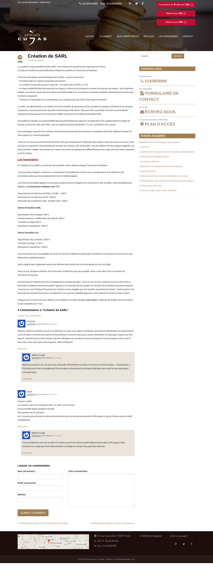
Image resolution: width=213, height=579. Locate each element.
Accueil (90, 36)
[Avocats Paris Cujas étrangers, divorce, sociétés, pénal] (32, 38)
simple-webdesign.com (125, 559)
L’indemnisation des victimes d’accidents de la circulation (166, 181)
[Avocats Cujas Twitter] (136, 3)
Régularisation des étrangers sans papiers (159, 142)
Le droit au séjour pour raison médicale (158, 190)
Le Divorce (144, 147)
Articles (148, 36)
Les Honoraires (168, 36)
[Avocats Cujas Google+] (130, 3)
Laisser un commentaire (29, 315)
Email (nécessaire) (27, 483)
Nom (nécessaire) (26, 471)
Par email (157, 110)
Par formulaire (159, 95)
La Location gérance (149, 161)
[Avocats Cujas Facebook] (143, 3)
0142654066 (90, 3)
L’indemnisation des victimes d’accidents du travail (43, 523)
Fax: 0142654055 (106, 545)
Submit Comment (33, 512)
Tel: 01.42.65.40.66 (107, 540)
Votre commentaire (77, 471)
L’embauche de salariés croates (154, 156)
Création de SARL (147, 171)
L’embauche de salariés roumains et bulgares (111, 523)
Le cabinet (105, 36)
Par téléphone (153, 79)
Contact (188, 36)
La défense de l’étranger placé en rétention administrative (166, 152)
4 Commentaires (36, 60)
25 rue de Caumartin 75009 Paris (157, 123)
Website (22, 494)
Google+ (101, 559)
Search (177, 56)
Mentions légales (152, 535)
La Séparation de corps (150, 185)
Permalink (53, 324)
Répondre (22, 348)
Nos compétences (128, 36)
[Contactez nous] (53, 541)
